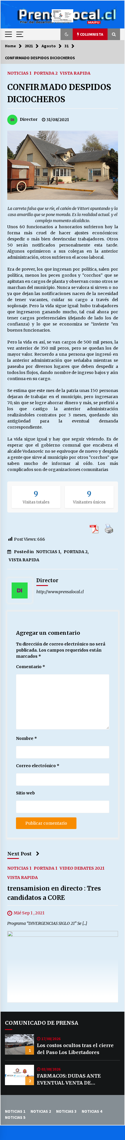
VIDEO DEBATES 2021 (82, 868)
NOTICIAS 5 (15, 1117)
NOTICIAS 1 (19, 73)
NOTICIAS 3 (66, 1111)
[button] (66, 34)
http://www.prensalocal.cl (60, 591)
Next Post (19, 854)
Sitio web (25, 793)
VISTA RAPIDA (75, 73)
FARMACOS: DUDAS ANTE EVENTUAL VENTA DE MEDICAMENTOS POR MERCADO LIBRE (78, 1079)
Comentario (30, 666)
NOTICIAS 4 (92, 1111)
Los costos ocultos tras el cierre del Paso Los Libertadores (75, 1048)
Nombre (26, 738)
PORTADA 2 (46, 73)
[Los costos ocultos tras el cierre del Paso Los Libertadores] (19, 1044)
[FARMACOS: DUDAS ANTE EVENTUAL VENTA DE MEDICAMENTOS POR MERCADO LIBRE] (19, 1075)
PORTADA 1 (45, 868)
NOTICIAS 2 (41, 1111)
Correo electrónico (37, 765)
